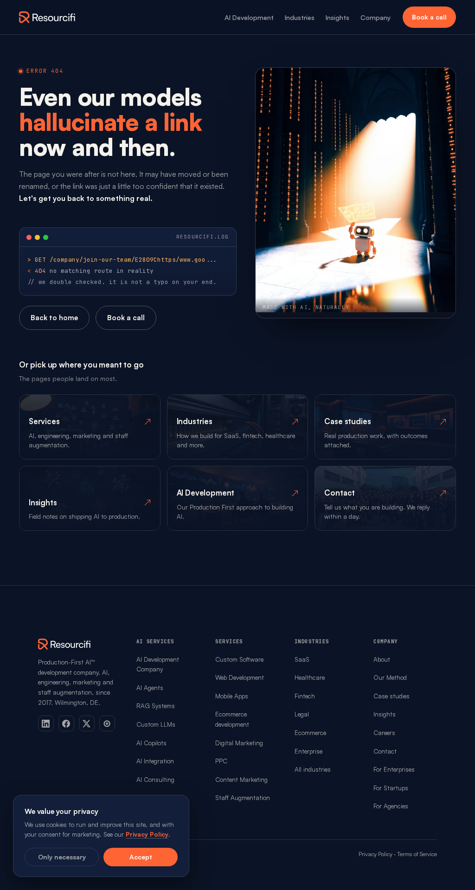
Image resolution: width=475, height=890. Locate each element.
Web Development (239, 677)
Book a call (429, 17)
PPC (221, 761)
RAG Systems (155, 705)
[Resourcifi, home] (47, 17)
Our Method (390, 677)
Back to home (54, 317)
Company (375, 17)
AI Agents (149, 687)
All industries (313, 769)
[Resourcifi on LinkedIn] (46, 723)
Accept (140, 857)
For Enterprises (394, 769)
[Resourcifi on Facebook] (66, 723)
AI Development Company (157, 664)
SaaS (302, 659)
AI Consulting (155, 779)
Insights (337, 17)
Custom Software (239, 659)
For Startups (390, 788)
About (381, 659)
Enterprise (308, 751)
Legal (302, 714)
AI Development (249, 17)
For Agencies (390, 806)
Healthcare (310, 677)
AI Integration (155, 761)
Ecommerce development (232, 719)
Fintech (305, 696)
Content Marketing (241, 779)
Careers (384, 732)
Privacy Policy (375, 854)
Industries (300, 17)
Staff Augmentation (242, 797)
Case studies (391, 696)
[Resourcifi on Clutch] (107, 723)
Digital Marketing (239, 743)
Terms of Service (417, 854)
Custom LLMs (155, 724)
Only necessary (62, 857)
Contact (385, 751)
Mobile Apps (231, 696)
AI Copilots (151, 743)
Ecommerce (310, 732)
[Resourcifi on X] (87, 723)
